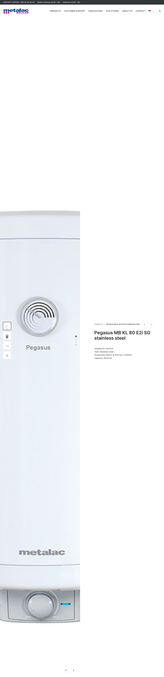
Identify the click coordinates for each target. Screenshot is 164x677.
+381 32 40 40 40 (27, 2)
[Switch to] (149, 11)
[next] (151, 324)
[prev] (144, 324)
